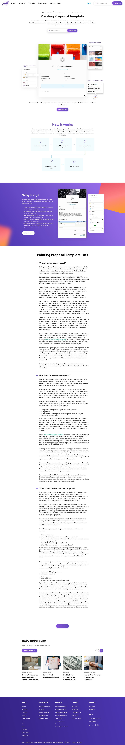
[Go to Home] (5, 3)
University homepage (44, 706)
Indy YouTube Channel (94, 718)
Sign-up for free (62, 109)
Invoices (24, 715)
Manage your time (27, 672)
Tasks (23, 726)
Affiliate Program (76, 718)
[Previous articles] (97, 650)
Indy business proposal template (53, 434)
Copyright (79, 742)
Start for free (117, 3)
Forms (23, 721)
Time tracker (25, 732)
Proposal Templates (60, 12)
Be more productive (48, 672)
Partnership (92, 706)
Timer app (58, 724)
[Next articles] (101, 650)
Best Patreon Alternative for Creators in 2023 (69, 677)
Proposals (49, 12)
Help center (75, 715)
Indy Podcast (92, 721)
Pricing (24, 706)
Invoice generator (60, 721)
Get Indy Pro (25, 735)
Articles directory (43, 715)
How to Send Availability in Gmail (51, 676)
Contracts (24, 712)
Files (23, 724)
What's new (75, 709)
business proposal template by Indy (55, 339)
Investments (92, 709)
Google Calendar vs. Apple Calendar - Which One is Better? (30, 677)
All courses (41, 709)
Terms (73, 742)
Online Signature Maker (61, 726)
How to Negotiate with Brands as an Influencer (93, 677)
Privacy (69, 742)
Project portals (26, 718)
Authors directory (43, 718)
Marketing (66, 672)
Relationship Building (90, 672)
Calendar (24, 729)
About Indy (75, 706)
